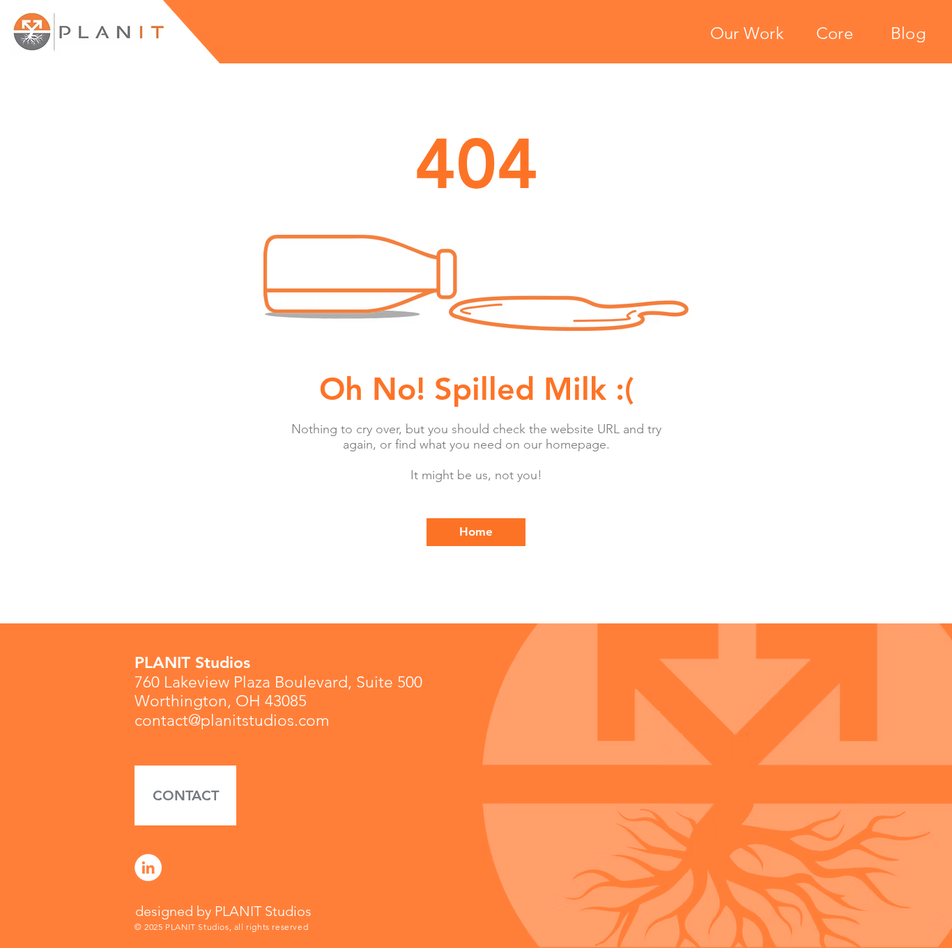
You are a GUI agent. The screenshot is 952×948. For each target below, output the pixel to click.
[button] (185, 795)
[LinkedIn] (148, 867)
